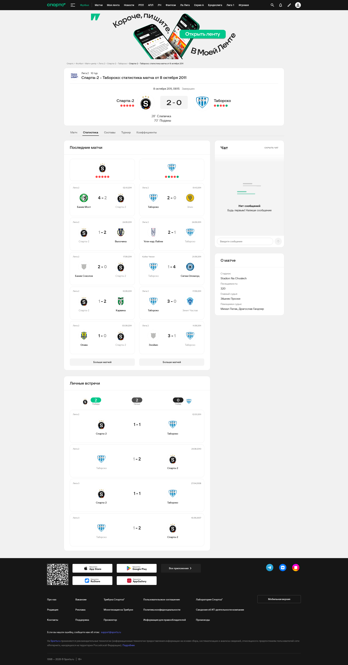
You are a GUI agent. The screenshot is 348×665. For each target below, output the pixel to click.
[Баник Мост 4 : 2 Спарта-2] (133, 106)
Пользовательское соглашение (161, 599)
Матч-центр (90, 63)
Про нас (51, 599)
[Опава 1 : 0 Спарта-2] (121, 106)
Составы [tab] (109, 132)
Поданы (165, 120)
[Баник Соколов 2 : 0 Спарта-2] (127, 106)
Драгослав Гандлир (251, 309)
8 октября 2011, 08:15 (166, 88)
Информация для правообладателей (164, 619)
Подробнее (129, 645)
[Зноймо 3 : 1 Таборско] (215, 106)
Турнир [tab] (126, 132)
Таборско (222, 100)
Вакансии (80, 599)
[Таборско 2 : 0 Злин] (226, 106)
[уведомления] (280, 5)
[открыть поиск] (272, 5)
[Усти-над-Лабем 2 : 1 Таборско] (224, 106)
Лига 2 (102, 63)
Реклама (80, 609)
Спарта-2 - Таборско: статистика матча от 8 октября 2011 (156, 63)
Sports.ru (55, 640)
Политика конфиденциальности (161, 609)
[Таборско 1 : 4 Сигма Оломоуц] (221, 106)
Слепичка (164, 116)
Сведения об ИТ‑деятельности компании (220, 609)
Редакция (52, 609)
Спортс (70, 63)
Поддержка (82, 619)
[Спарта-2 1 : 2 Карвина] (124, 106)
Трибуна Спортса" (114, 599)
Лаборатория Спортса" (209, 599)
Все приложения (178, 568)
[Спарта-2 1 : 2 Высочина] (130, 106)
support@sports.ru (111, 632)
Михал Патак (229, 309)
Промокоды (203, 619)
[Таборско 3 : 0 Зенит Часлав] (218, 106)
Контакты (52, 619)
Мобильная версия (279, 599)
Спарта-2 (125, 100)
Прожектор (110, 619)
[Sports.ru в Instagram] (296, 568)
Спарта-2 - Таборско (117, 63)
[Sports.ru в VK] (283, 568)
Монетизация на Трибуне (118, 609)
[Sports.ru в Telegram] (270, 568)
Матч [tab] (73, 132)
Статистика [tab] (90, 132)
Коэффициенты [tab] (146, 132)
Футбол (79, 63)
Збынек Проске (230, 298)
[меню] (73, 5)
